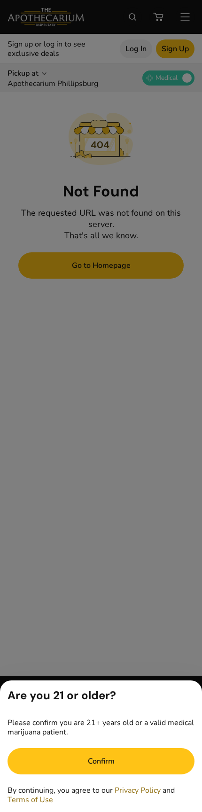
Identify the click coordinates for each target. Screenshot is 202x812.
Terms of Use (30, 800)
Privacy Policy (138, 790)
